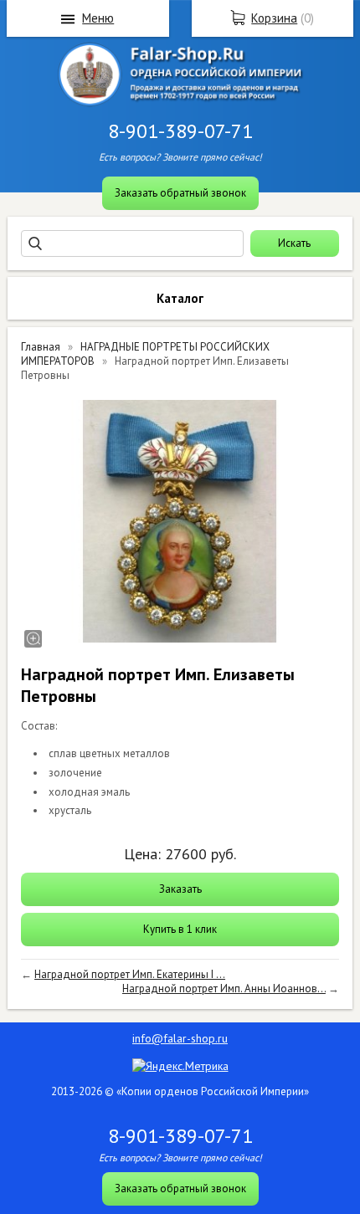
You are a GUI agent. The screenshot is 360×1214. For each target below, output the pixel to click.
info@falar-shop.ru (180, 1038)
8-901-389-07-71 (180, 131)
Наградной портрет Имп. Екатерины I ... (129, 974)
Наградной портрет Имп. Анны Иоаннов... (224, 988)
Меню (98, 18)
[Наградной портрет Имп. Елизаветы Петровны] (180, 521)
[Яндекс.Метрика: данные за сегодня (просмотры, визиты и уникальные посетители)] (180, 1065)
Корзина (274, 18)
